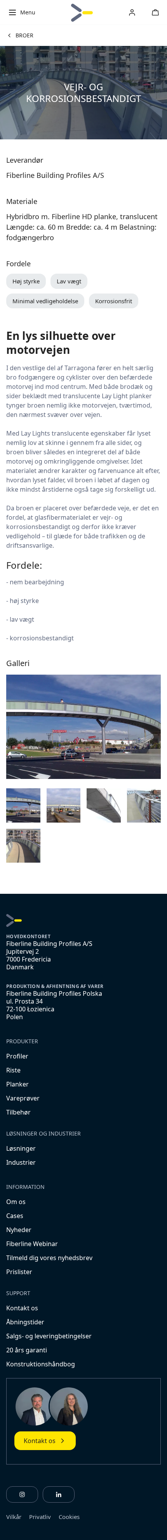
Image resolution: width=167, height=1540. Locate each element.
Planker (17, 1084)
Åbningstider (25, 1322)
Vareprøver (23, 1098)
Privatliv (40, 1517)
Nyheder (18, 1229)
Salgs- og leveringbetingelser (49, 1336)
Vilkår (13, 1517)
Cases (14, 1215)
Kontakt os (22, 1308)
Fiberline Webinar (32, 1243)
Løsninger (21, 1148)
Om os (16, 1201)
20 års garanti (26, 1350)
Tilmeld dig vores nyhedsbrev (49, 1257)
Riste (13, 1070)
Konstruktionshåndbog (40, 1364)
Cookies (69, 1517)
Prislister (19, 1272)
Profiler (17, 1056)
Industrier (21, 1162)
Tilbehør (18, 1112)
